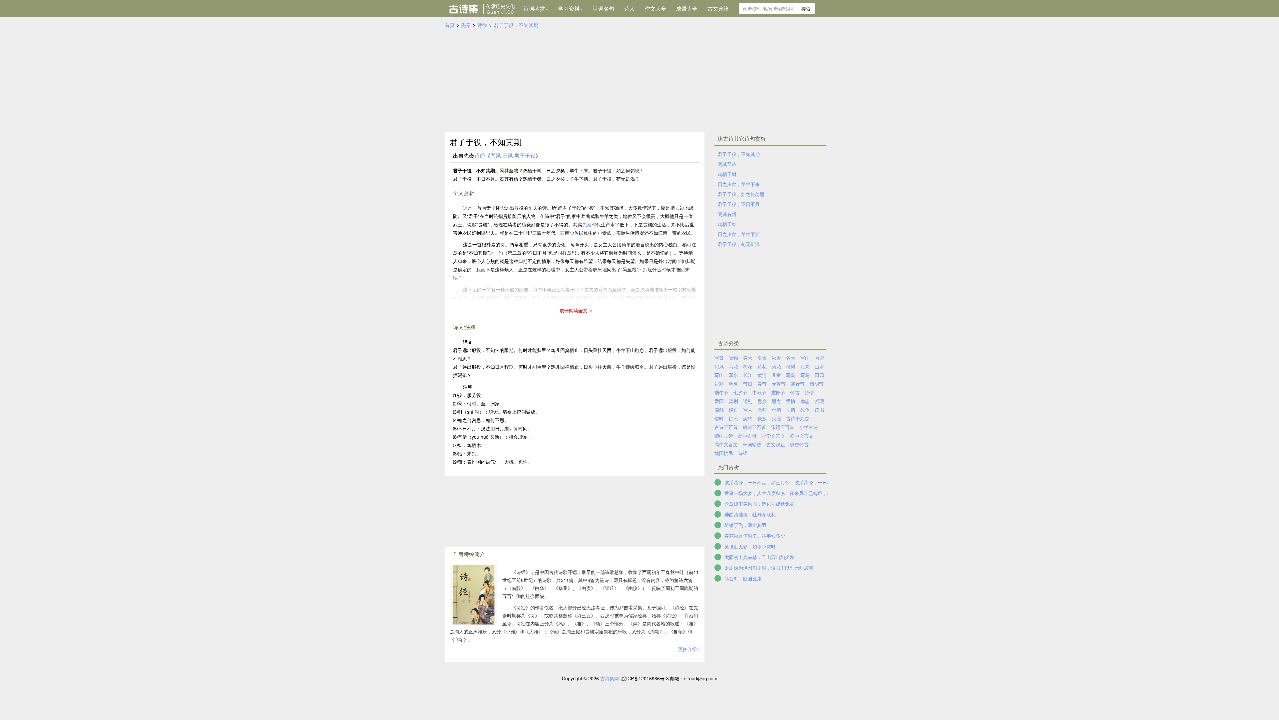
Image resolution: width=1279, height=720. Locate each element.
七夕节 (740, 392)
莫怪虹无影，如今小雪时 (750, 546)
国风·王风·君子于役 (513, 155)
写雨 (805, 357)
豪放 (762, 418)
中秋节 (759, 392)
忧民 (733, 418)
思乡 (762, 401)
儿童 (776, 375)
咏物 (733, 357)
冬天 (790, 357)
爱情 (790, 401)
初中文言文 (801, 435)
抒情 (809, 392)
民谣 (776, 418)
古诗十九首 (797, 418)
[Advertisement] (639, 79)
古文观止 (775, 444)
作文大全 (655, 8)
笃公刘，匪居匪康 (743, 578)
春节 (762, 383)
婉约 (747, 418)
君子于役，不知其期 (516, 24)
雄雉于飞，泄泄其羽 (745, 525)
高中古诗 (747, 435)
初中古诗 (723, 435)
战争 (805, 409)
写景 (719, 357)
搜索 (806, 8)
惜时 (719, 418)
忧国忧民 (723, 453)
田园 (819, 375)
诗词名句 (603, 8)
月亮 (805, 366)
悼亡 (733, 409)
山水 (819, 366)
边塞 (719, 383)
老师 (762, 409)
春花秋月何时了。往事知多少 (754, 535)
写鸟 (790, 375)
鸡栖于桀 (727, 224)
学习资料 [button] (569, 8)
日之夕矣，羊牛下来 (739, 184)
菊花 (776, 366)
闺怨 (719, 409)
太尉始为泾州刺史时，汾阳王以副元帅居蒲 (768, 567)
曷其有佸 (727, 214)
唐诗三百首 (754, 427)
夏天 (762, 357)
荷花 (762, 366)
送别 (747, 401)
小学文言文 (773, 435)
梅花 (747, 366)
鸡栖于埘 (727, 174)
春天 (747, 357)
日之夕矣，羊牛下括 (739, 234)
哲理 (819, 401)
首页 (450, 24)
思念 (776, 401)
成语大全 (686, 8)
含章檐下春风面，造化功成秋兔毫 (759, 503)
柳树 (790, 366)
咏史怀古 (799, 444)
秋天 (776, 357)
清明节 (817, 383)
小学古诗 (808, 427)
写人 (747, 409)
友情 (790, 409)
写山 (719, 375)
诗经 (482, 24)
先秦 (466, 24)
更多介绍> (688, 649)
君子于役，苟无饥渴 (739, 244)
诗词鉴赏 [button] (534, 8)
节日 (747, 383)
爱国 (719, 401)
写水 (733, 375)
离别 (733, 401)
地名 (733, 383)
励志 (805, 401)
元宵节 (779, 383)
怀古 (795, 392)
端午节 (721, 392)
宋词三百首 (782, 427)
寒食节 (798, 383)
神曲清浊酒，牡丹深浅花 (750, 514)
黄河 (762, 375)
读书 (819, 409)
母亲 (776, 409)
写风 (719, 366)
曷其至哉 (727, 164)
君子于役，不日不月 (739, 204)
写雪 (819, 357)
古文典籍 (718, 8)
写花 (733, 366)
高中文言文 (726, 444)
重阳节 (778, 392)
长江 (747, 375)
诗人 (629, 8)
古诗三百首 (726, 427)
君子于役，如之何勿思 (741, 194)
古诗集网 (609, 678)
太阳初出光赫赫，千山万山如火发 (759, 557)
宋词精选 (752, 444)
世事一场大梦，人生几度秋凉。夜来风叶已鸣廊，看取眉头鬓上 (789, 493)
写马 (805, 375)
